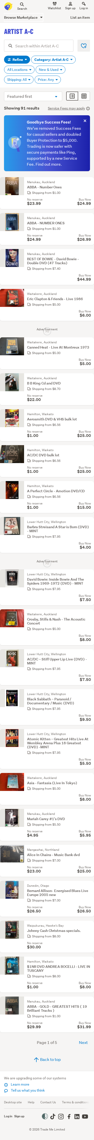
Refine (18, 59)
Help (31, 1102)
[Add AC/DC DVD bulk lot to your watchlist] (89, 450)
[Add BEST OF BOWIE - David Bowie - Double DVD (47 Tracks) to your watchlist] (89, 254)
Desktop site (13, 1102)
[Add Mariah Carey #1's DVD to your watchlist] (89, 814)
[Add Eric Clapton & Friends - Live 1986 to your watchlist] (89, 294)
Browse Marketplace (21, 17)
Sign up (70, 8)
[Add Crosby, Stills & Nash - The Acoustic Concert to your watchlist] (89, 614)
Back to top (50, 1059)
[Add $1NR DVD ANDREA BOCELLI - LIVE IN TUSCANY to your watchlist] (89, 962)
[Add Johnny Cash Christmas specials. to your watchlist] (89, 926)
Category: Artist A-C (51, 59)
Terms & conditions (75, 1102)
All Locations (17, 69)
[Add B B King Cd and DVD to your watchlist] (89, 378)
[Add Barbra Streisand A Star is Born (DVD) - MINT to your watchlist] (89, 522)
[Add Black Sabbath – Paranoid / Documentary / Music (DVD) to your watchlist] (89, 694)
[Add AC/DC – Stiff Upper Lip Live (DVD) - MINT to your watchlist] (89, 654)
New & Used (49, 69)
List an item (80, 17)
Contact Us (48, 1102)
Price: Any (46, 79)
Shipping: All (17, 79)
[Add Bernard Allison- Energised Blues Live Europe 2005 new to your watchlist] (89, 886)
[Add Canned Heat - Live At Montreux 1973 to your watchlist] (89, 342)
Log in (83, 8)
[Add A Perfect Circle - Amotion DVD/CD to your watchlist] (89, 486)
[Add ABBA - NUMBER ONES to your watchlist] (89, 218)
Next (83, 1042)
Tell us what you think (27, 1090)
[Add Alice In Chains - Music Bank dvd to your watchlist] (89, 850)
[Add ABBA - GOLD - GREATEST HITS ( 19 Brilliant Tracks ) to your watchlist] (89, 1002)
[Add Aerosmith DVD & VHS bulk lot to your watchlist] (89, 414)
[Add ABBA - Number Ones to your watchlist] (89, 182)
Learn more (19, 1084)
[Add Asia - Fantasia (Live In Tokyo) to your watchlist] (89, 778)
